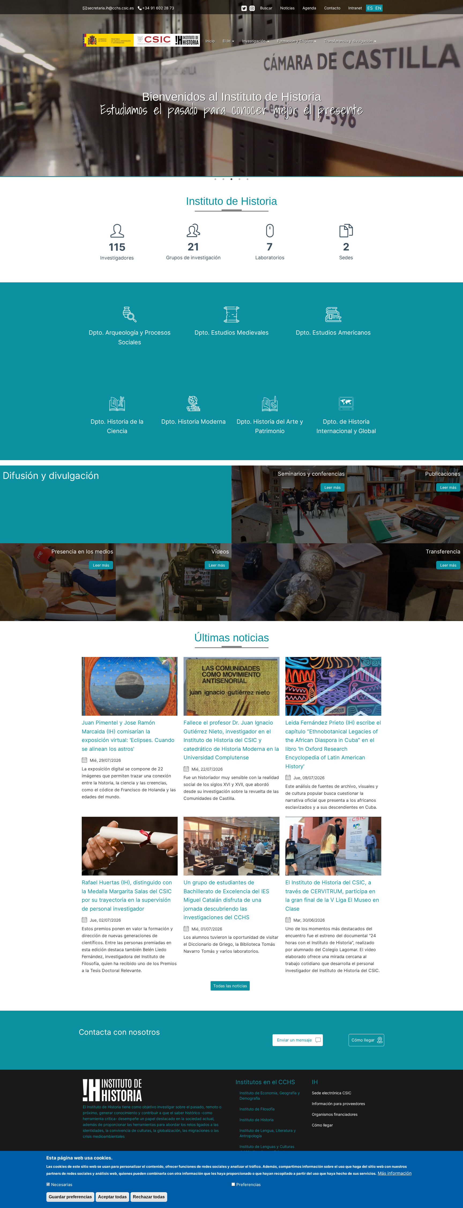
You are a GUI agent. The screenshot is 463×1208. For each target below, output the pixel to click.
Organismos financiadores (334, 1114)
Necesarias (61, 1184)
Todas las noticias (230, 985)
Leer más (332, 487)
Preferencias (248, 1184)
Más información (395, 1173)
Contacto (332, 8)
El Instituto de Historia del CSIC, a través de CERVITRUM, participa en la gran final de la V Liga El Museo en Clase (332, 895)
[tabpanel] (231, 88)
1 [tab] (215, 179)
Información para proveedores (338, 1103)
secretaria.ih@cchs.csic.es (110, 8)
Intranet (355, 8)
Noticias (287, 8)
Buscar (266, 8)
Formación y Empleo (295, 41)
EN (378, 8)
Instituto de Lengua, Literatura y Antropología (268, 1133)
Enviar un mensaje (294, 1040)
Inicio (210, 41)
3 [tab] (231, 179)
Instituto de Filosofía (257, 1109)
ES (370, 8)
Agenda (309, 8)
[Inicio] (143, 40)
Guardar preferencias (70, 1197)
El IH (227, 41)
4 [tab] (239, 179)
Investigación (254, 41)
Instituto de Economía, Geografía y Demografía (270, 1095)
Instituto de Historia (257, 1119)
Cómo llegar (363, 1040)
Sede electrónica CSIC (331, 1093)
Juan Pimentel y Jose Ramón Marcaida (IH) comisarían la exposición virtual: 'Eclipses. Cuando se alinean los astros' (128, 735)
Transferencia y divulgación (349, 41)
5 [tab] (247, 179)
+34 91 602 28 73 (158, 8)
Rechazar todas (149, 1197)
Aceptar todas (112, 1197)
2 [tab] (223, 179)
